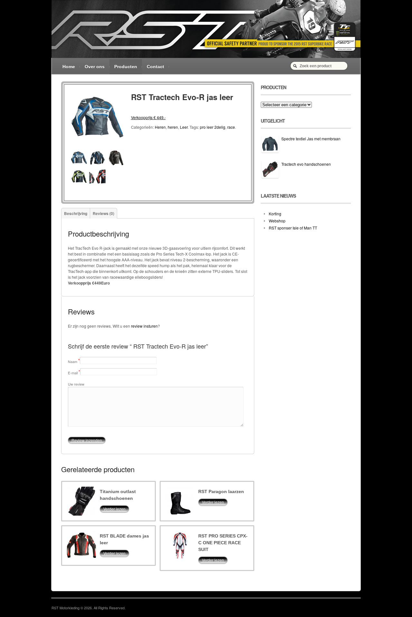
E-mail (73, 372)
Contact (155, 66)
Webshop (277, 220)
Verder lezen (114, 508)
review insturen (144, 326)
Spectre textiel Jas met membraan (311, 138)
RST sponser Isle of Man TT (293, 227)
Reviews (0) (103, 213)
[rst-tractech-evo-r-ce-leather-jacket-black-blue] (97, 146)
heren (173, 127)
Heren (160, 127)
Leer (184, 127)
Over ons (95, 66)
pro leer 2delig (212, 127)
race (231, 127)
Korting (275, 213)
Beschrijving (75, 213)
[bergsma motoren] (206, 56)
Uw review (76, 384)
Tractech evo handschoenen (306, 164)
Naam (72, 361)
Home (68, 66)
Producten (125, 66)
